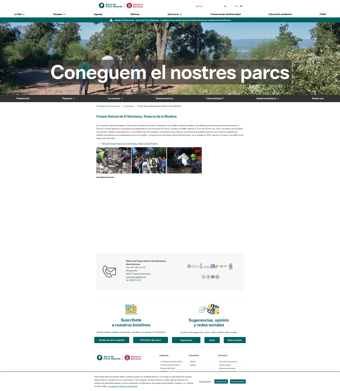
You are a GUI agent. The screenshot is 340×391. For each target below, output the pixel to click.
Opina (212, 340)
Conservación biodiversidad (226, 14)
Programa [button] (67, 98)
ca (236, 6)
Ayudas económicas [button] (266, 98)
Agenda (98, 14)
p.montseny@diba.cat (136, 277)
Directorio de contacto (228, 361)
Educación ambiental (280, 14)
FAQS (323, 14)
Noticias (135, 14)
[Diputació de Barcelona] (119, 357)
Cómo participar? (215, 98)
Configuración (205, 381)
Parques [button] (58, 14)
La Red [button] (18, 14)
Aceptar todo (221, 381)
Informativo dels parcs (150, 340)
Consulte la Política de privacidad (122, 386)
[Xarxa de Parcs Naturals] (121, 5)
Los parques (129, 106)
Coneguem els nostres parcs (108, 106)
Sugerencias (186, 340)
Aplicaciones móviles (227, 368)
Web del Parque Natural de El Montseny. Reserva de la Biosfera (130, 143)
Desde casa (318, 98)
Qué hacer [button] (173, 14)
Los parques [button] (114, 98)
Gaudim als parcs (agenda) (112, 340)
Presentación (22, 98)
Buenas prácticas (164, 98)
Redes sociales (235, 340)
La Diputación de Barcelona (171, 361)
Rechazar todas (238, 381)
